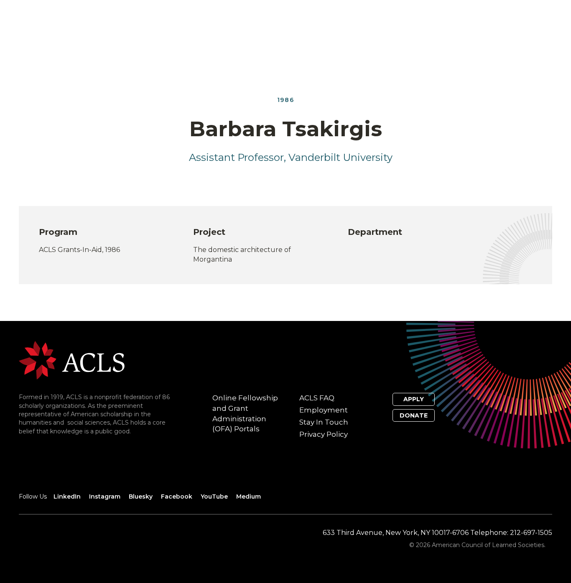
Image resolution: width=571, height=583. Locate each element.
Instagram (104, 496)
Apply (413, 399)
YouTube (214, 496)
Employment (323, 410)
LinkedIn (67, 496)
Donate (414, 415)
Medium (248, 496)
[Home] (72, 360)
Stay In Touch (323, 422)
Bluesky (141, 496)
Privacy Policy (323, 434)
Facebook (176, 496)
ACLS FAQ (316, 398)
